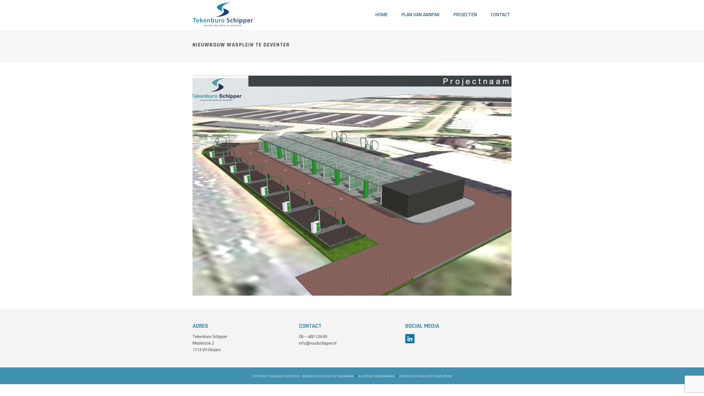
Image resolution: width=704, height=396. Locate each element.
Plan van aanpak (421, 15)
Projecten (465, 15)
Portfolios (430, 56)
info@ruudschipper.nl (317, 344)
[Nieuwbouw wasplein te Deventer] (352, 185)
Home (381, 15)
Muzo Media (443, 376)
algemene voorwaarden (376, 376)
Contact (500, 15)
